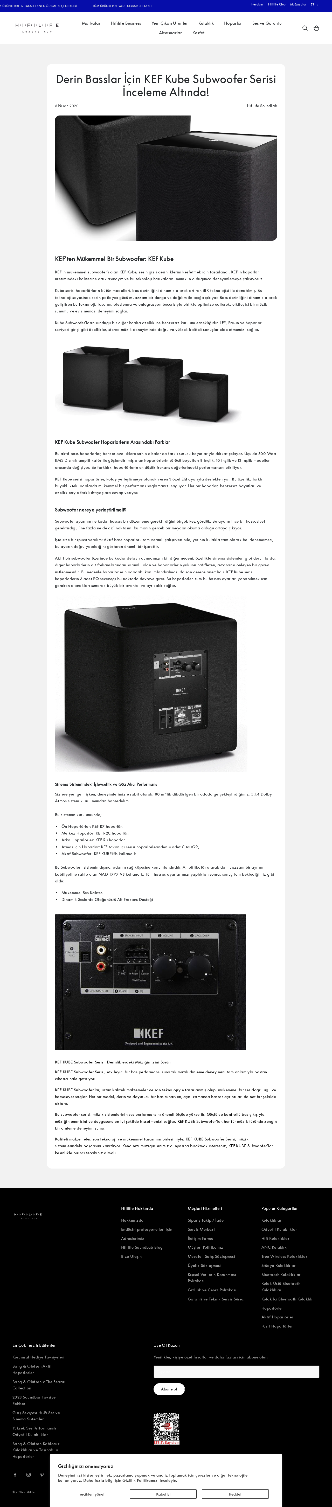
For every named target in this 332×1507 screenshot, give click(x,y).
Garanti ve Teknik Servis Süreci (216, 1299)
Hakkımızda (132, 1220)
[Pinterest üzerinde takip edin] (42, 1474)
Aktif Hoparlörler (277, 1316)
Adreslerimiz (132, 1238)
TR (312, 4)
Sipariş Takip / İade (206, 1220)
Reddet (235, 1494)
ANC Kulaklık (274, 1247)
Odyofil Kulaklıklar (279, 1229)
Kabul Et (163, 1494)
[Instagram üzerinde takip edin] (28, 1474)
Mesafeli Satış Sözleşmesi (211, 1256)
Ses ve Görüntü (267, 23)
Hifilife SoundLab (262, 106)
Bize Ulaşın (131, 1256)
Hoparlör (233, 23)
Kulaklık (206, 23)
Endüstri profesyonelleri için (146, 1229)
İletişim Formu (200, 1238)
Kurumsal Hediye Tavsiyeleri (38, 1357)
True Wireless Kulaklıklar (284, 1256)
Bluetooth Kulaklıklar (280, 1274)
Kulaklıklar (271, 1220)
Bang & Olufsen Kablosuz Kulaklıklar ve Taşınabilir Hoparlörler (36, 1450)
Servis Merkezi (201, 1229)
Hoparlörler (272, 1308)
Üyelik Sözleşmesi (204, 1265)
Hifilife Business (126, 23)
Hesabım (257, 4)
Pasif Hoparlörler (277, 1326)
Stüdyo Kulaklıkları (279, 1265)
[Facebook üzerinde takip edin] (15, 1474)
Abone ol (169, 1389)
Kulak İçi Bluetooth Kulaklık (287, 1299)
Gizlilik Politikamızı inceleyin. (149, 1480)
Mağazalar (298, 4)
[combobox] (315, 4)
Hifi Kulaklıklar (275, 1238)
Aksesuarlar (170, 32)
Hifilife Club (277, 4)
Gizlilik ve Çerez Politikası (212, 1289)
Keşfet (198, 32)
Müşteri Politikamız (205, 1247)
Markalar (91, 23)
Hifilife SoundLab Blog (142, 1247)
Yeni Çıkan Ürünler (169, 23)
